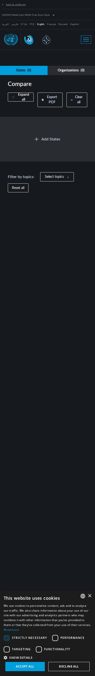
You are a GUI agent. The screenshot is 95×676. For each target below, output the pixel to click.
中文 (32, 24)
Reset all (18, 188)
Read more (11, 630)
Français (51, 24)
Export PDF (52, 99)
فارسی (14, 24)
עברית (24, 24)
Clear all (79, 99)
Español (74, 24)
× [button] (89, 596)
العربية (5, 24)
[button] (47, 657)
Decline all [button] (69, 666)
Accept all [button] (25, 666)
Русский (63, 24)
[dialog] (47, 633)
